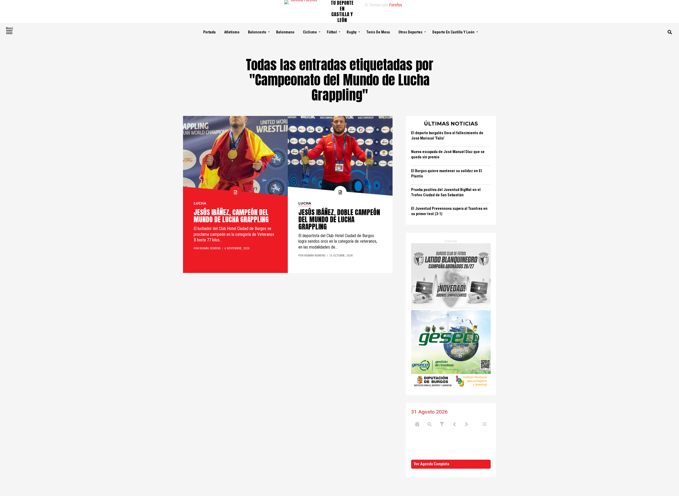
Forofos (395, 4)
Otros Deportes (410, 32)
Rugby (351, 32)
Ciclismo (310, 32)
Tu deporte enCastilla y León (342, 11)
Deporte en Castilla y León (453, 32)
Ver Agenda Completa (431, 464)
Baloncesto (257, 32)
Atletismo (232, 32)
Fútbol (332, 32)
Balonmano (285, 32)
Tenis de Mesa (378, 32)
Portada (209, 32)
